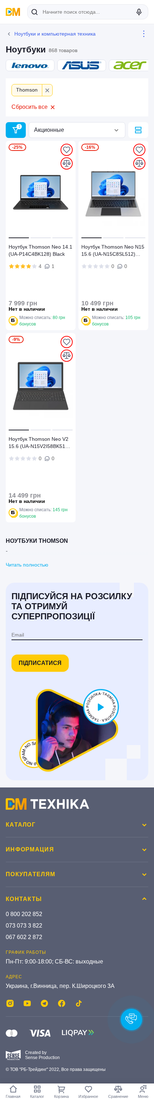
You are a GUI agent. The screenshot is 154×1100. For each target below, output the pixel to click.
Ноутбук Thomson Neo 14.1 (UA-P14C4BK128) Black (40, 250)
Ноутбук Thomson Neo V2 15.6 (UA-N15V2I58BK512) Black (39, 443)
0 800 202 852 (24, 914)
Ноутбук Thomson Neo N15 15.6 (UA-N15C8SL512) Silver (112, 251)
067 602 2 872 (24, 937)
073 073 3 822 (24, 926)
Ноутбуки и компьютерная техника (55, 34)
